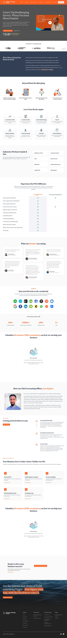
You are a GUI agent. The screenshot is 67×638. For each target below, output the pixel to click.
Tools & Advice (48, 2)
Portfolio (55, 2)
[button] (33, 2)
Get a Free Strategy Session (40, 565)
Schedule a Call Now (8, 30)
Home (21, 2)
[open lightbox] (50, 22)
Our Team (26, 2)
